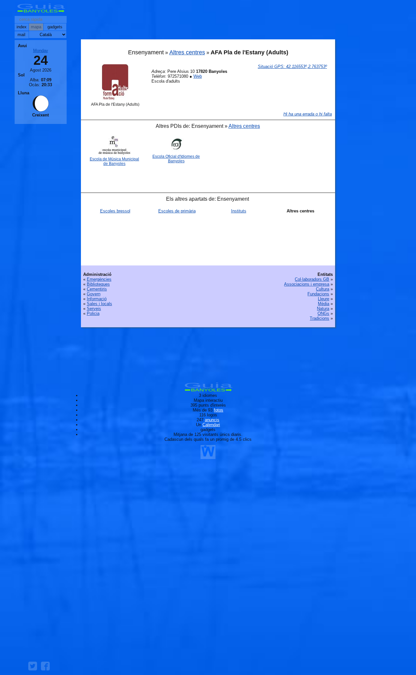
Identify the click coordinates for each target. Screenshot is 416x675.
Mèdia (323, 303)
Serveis (94, 308)
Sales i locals (99, 303)
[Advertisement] (208, 21)
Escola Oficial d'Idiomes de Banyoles (176, 158)
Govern (93, 293)
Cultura (322, 289)
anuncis (212, 419)
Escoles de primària (177, 211)
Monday (40, 50)
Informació (97, 298)
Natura (323, 308)
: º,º (292, 66)
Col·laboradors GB (312, 279)
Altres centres (187, 52)
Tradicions (319, 318)
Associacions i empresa (306, 284)
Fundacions (318, 293)
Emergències (99, 279)
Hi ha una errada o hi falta (307, 114)
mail (21, 34)
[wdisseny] (208, 456)
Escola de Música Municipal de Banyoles (114, 161)
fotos (218, 410)
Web (197, 76)
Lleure (323, 298)
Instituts (238, 211)
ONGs (323, 313)
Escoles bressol (115, 211)
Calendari (211, 424)
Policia (93, 313)
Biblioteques (98, 284)
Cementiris (97, 289)
